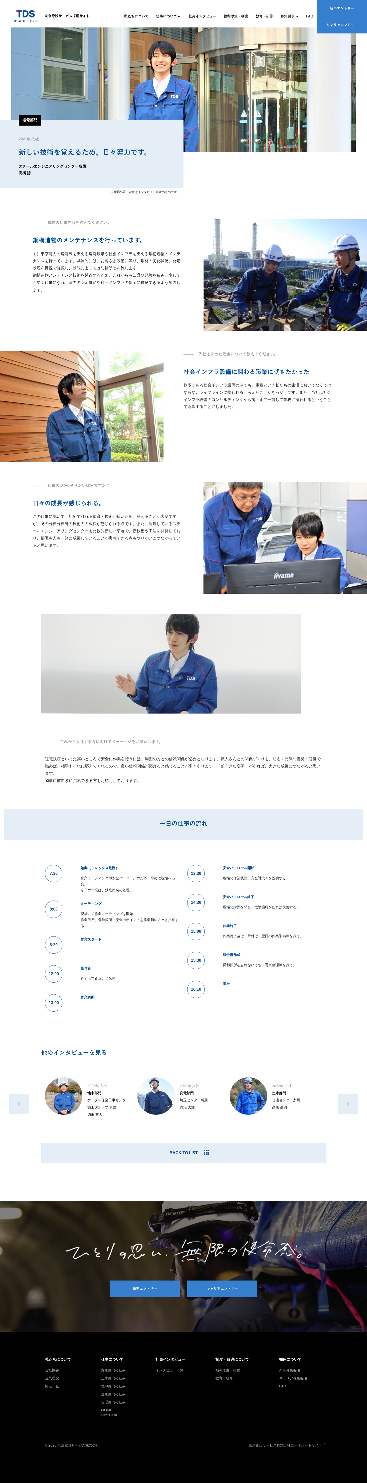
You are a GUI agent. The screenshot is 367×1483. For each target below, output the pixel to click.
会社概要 (52, 1370)
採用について (290, 1359)
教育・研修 (264, 16)
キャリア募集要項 (293, 1378)
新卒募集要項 (289, 1370)
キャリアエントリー (342, 25)
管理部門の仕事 (113, 1402)
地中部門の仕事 (113, 1386)
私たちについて (136, 16)
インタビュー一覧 (170, 1370)
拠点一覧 (52, 1386)
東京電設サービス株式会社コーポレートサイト (285, 1445)
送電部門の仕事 (113, 1394)
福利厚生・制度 (236, 16)
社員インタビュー (202, 16)
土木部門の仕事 (113, 1378)
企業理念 (52, 1378)
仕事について (166, 16)
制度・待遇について (232, 1359)
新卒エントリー (342, 8)
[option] (91, 1100)
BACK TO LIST (184, 1153)
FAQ (309, 16)
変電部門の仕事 (113, 1370)
